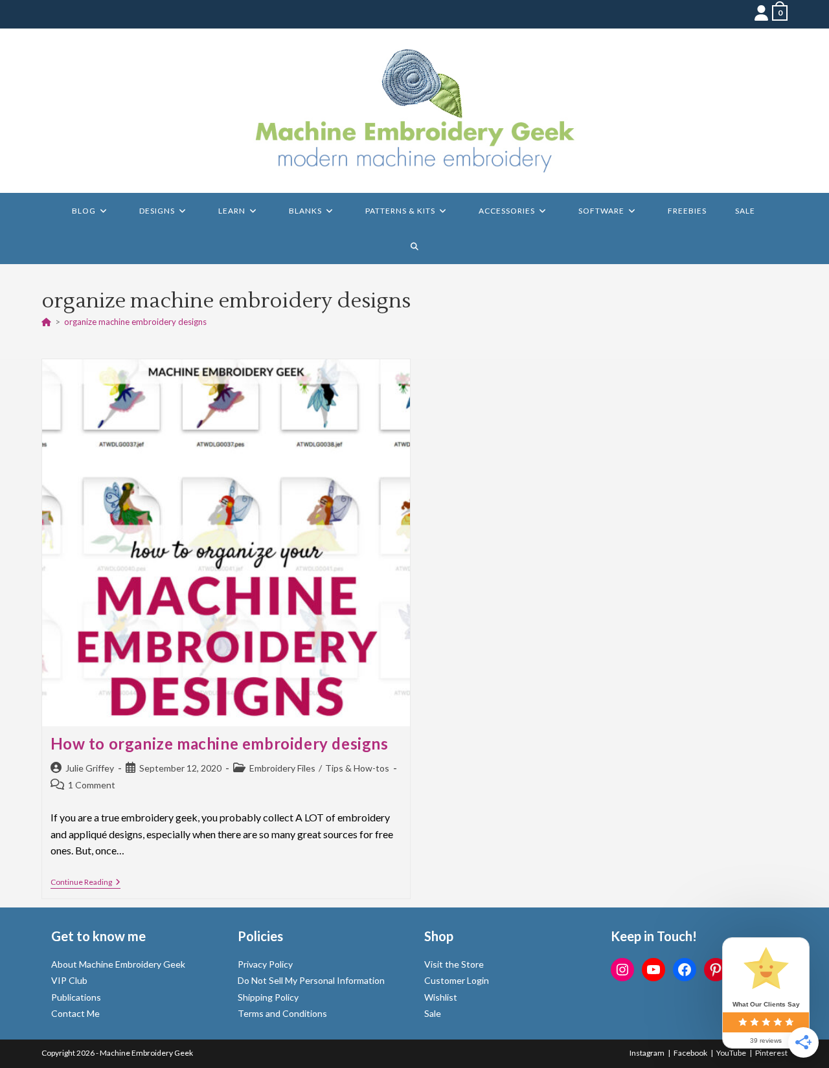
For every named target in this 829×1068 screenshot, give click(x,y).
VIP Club (69, 980)
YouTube (731, 1053)
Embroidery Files (282, 767)
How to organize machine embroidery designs (220, 743)
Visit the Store (454, 964)
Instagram (647, 1053)
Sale (432, 1013)
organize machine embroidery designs (135, 322)
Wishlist (440, 997)
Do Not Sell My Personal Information (311, 980)
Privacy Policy (265, 964)
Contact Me (75, 1013)
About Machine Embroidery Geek (118, 964)
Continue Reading (85, 883)
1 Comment (91, 784)
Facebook (690, 1053)
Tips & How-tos (357, 767)
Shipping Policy (268, 997)
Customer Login (456, 980)
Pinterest (771, 1053)
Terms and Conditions (282, 1013)
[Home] (46, 322)
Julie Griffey (89, 767)
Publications (76, 997)
